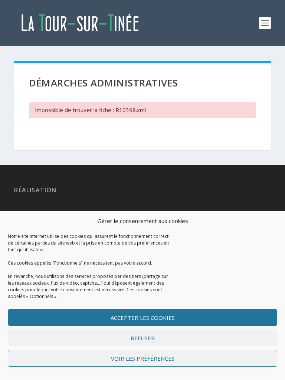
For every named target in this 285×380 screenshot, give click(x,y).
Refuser (143, 338)
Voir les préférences (142, 358)
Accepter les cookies (143, 317)
